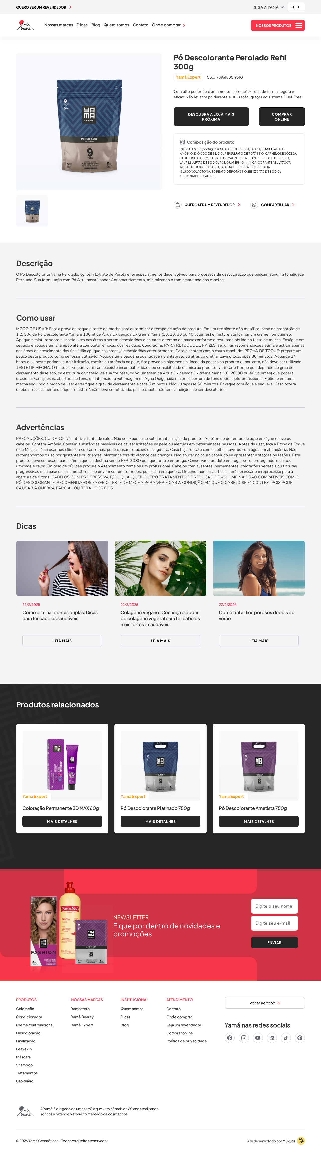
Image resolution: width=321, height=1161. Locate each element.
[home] (25, 25)
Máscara (23, 1057)
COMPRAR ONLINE (282, 116)
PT (292, 7)
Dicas (82, 24)
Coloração (25, 1008)
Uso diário (24, 1081)
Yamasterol (81, 1008)
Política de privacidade (186, 1041)
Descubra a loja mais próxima (211, 116)
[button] (269, 7)
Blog (95, 24)
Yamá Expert (82, 1025)
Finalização (25, 1041)
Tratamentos (27, 1073)
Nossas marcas (58, 24)
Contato (140, 24)
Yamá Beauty (82, 1016)
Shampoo (24, 1065)
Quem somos (116, 24)
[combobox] (296, 7)
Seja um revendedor (183, 1025)
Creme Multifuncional (34, 1025)
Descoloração (28, 1033)
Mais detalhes (62, 821)
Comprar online (179, 1033)
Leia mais (62, 640)
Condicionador (29, 1016)
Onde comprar (179, 1016)
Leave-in (24, 1049)
